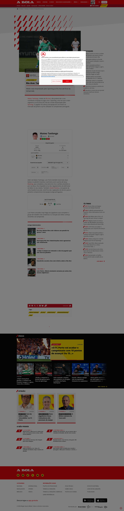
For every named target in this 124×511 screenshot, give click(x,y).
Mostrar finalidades (56, 81)
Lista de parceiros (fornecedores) (48, 76)
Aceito (67, 81)
